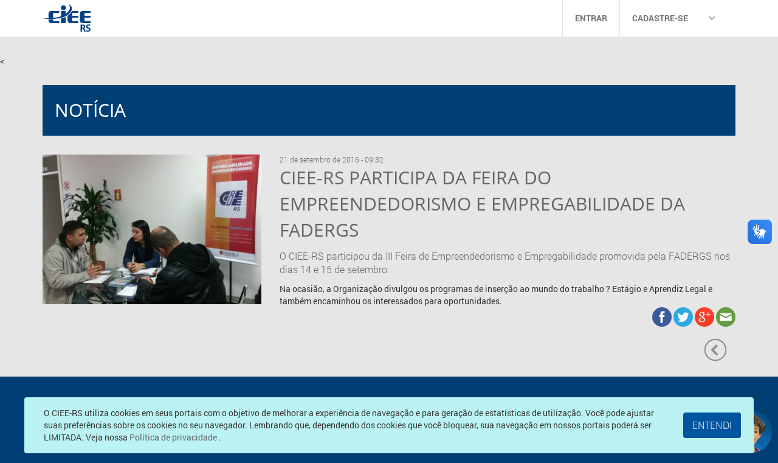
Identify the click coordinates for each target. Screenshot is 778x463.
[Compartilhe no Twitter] (684, 316)
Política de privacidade (174, 437)
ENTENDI (712, 425)
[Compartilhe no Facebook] (662, 316)
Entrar (591, 18)
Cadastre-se (660, 18)
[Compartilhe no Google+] (705, 316)
